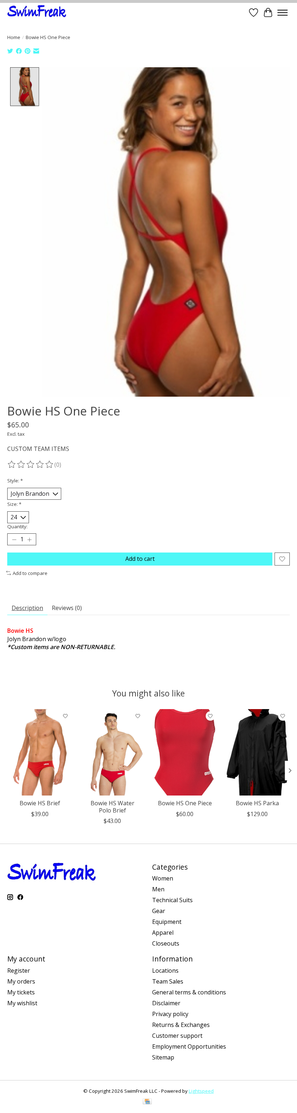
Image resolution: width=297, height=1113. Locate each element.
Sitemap (163, 1057)
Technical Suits (172, 900)
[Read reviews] (30, 464)
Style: (15, 480)
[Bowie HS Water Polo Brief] (112, 752)
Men (158, 889)
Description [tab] (27, 608)
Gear (158, 911)
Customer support (177, 1036)
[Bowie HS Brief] (39, 752)
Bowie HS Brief (40, 803)
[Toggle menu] (282, 12)
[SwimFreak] (36, 12)
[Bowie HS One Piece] (184, 752)
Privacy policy (170, 1014)
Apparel (162, 933)
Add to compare (30, 573)
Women (162, 878)
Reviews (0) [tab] (67, 608)
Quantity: (17, 526)
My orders (21, 981)
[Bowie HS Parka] (257, 752)
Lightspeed (201, 1091)
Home (13, 37)
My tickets (21, 992)
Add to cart (140, 559)
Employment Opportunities (189, 1046)
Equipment (166, 922)
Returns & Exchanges (181, 1025)
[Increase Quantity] (29, 539)
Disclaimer (166, 1003)
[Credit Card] (147, 1102)
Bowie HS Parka (257, 803)
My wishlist (22, 1003)
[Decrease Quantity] (14, 539)
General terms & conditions (189, 992)
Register (18, 971)
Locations (165, 971)
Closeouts (165, 943)
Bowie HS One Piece (185, 803)
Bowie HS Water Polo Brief (112, 806)
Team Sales (167, 981)
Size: (14, 504)
